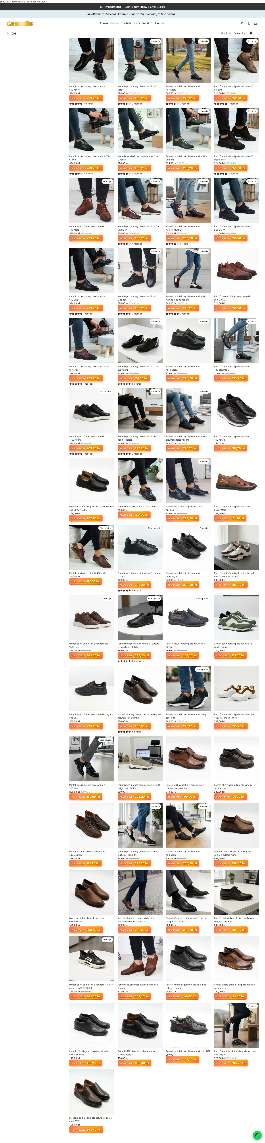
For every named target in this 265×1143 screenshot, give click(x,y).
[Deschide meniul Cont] (248, 23)
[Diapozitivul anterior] (74, 60)
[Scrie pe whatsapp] (257, 1135)
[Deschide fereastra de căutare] (242, 23)
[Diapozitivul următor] (109, 60)
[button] (240, 33)
